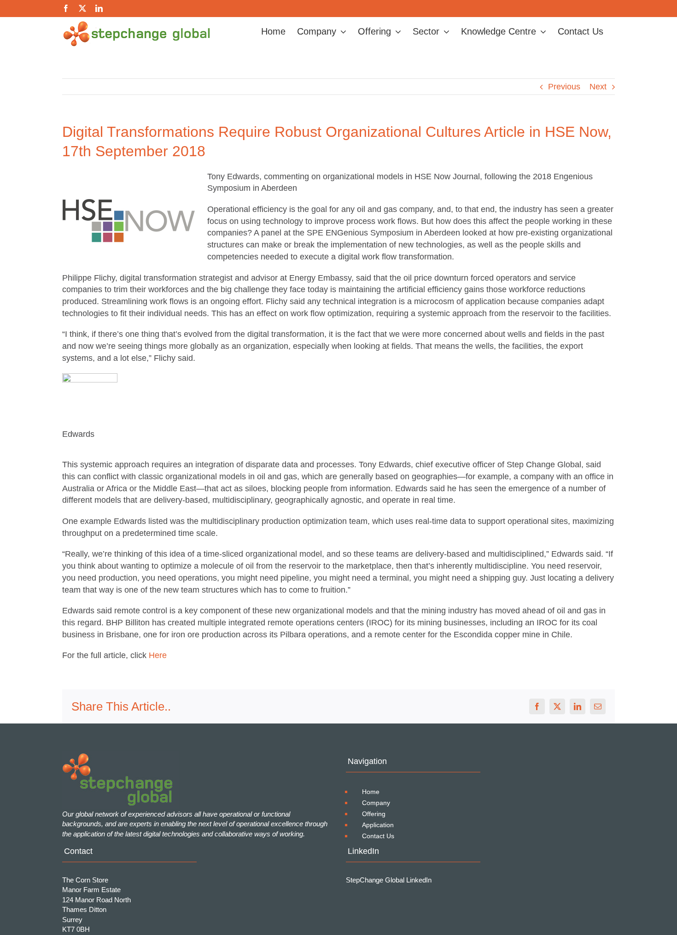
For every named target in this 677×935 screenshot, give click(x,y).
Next (598, 86)
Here (158, 655)
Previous (564, 86)
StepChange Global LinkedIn (389, 880)
